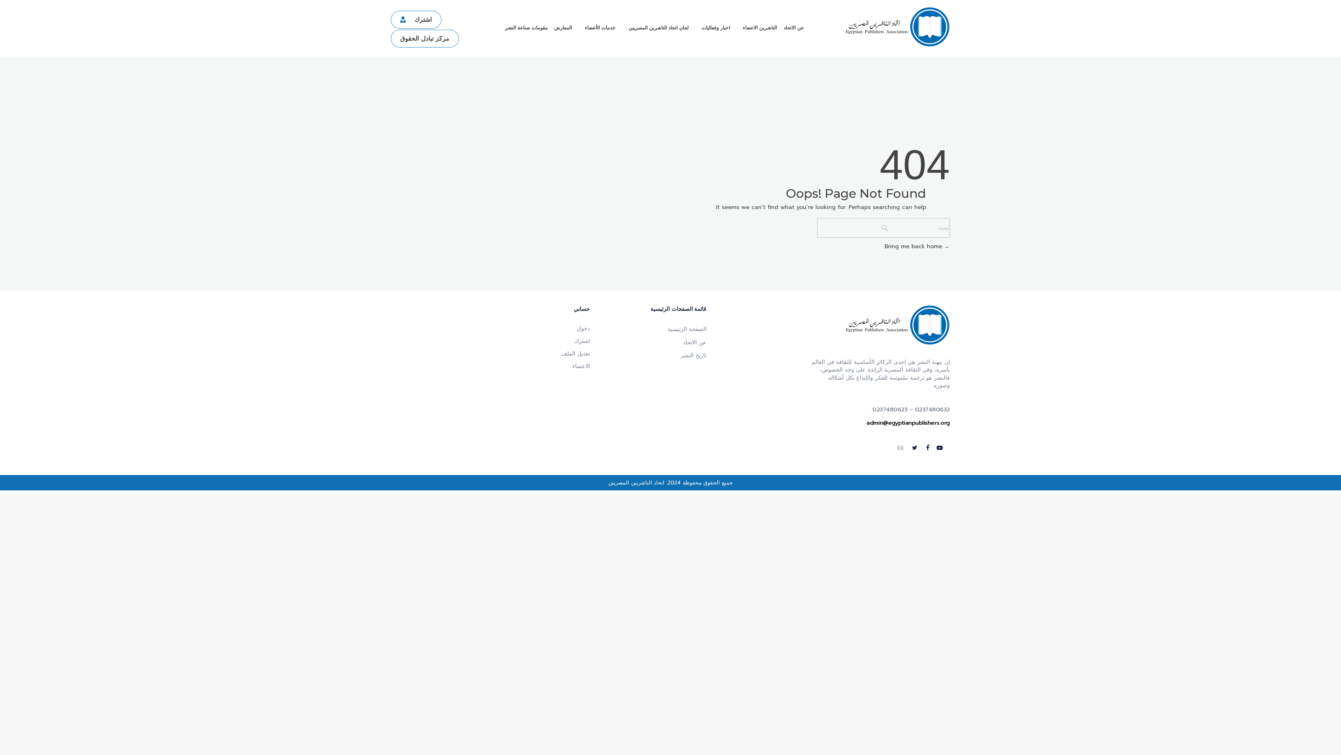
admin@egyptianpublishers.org (908, 423)
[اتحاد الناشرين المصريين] (897, 27)
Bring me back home (914, 246)
